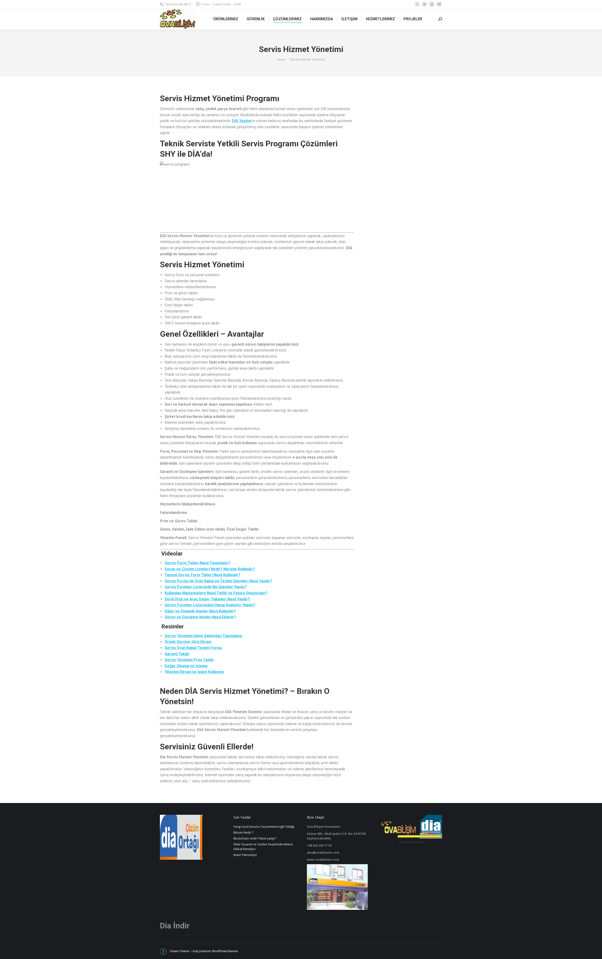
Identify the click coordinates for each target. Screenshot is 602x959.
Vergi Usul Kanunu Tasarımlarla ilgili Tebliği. (264, 826)
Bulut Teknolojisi (245, 855)
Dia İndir (175, 925)
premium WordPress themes (218, 951)
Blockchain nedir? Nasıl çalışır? (255, 838)
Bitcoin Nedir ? (243, 832)
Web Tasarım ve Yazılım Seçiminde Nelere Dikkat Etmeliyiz (263, 846)
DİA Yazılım (242, 121)
